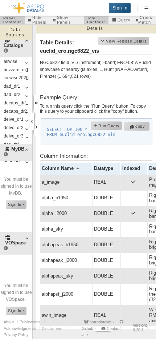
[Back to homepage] (27, 7)
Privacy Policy (16, 334)
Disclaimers (52, 328)
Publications (30, 322)
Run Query (108, 126)
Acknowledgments (20, 328)
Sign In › (16, 204)
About (9, 322)
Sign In (120, 8)
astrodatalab (101, 322)
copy (141, 126)
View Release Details (126, 41)
